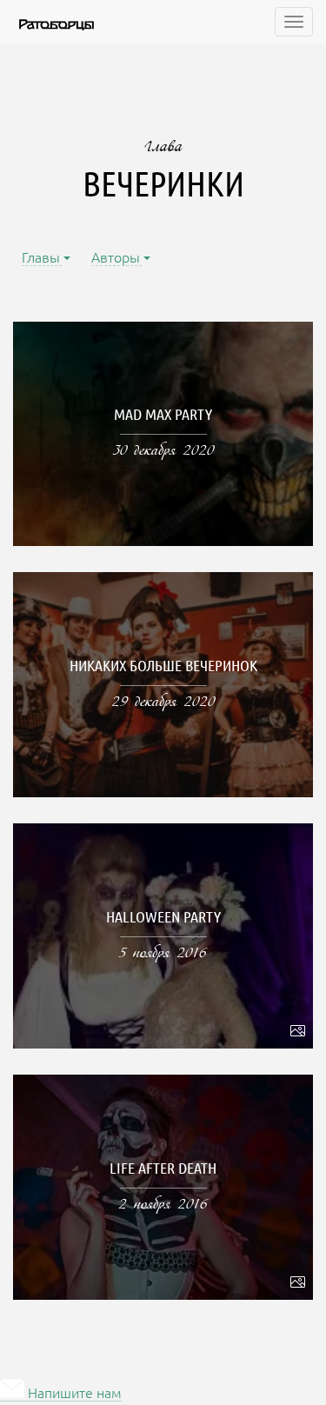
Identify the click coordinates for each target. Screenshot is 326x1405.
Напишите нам (73, 1394)
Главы (42, 258)
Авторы (116, 258)
